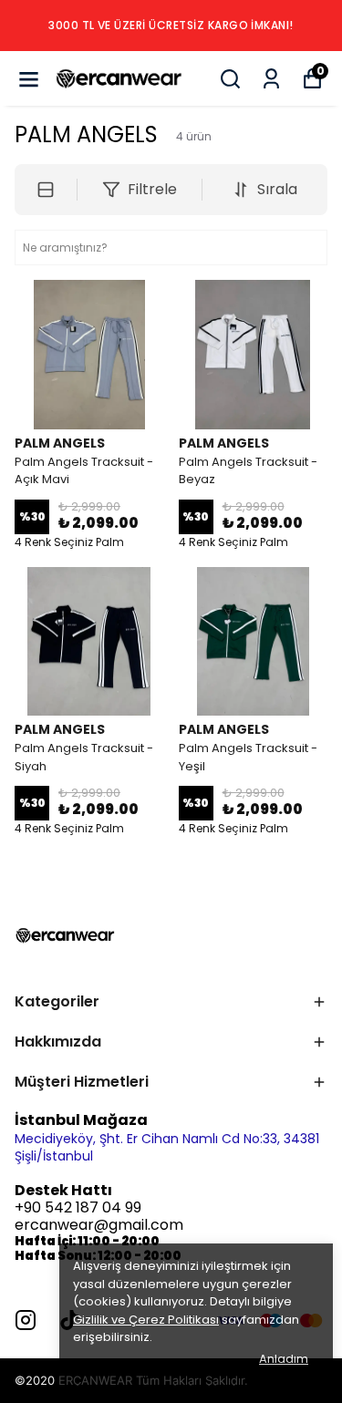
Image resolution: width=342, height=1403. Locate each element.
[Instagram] (25, 1320)
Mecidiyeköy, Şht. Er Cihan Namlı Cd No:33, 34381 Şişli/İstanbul (167, 1147)
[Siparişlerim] (271, 78)
